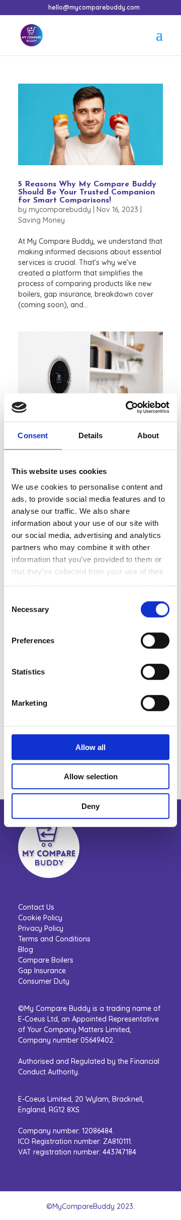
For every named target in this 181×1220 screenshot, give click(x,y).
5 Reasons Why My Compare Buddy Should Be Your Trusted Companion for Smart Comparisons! (87, 192)
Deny (90, 805)
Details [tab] (90, 435)
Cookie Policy (40, 917)
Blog (25, 949)
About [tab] (148, 435)
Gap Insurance (42, 970)
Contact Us (36, 907)
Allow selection (91, 776)
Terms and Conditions (54, 938)
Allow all (90, 746)
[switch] (155, 640)
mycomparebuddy (60, 209)
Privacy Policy (40, 928)
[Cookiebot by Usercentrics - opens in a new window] (127, 407)
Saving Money (41, 220)
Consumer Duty (43, 981)
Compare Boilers (45, 960)
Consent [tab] (33, 435)
